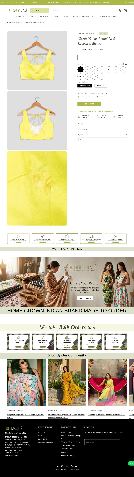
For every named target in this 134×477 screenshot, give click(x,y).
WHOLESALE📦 (87, 16)
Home (9, 22)
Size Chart (123, 64)
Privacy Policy (66, 432)
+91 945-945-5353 (12, 455)
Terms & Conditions (68, 445)
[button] (125, 10)
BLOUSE (43, 16)
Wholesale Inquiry (67, 455)
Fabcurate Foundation (46, 443)
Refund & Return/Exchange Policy (71, 437)
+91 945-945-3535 (12, 453)
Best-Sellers (36, 10)
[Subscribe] (117, 442)
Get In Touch (42, 439)
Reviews (64, 452)
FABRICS (19, 16)
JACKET (55, 16)
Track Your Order (67, 449)
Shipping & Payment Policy (70, 442)
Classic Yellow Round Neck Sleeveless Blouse (28, 22)
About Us (41, 432)
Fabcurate (63, 469)
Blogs (40, 436)
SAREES (31, 16)
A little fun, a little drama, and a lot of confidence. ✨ (106, 415)
